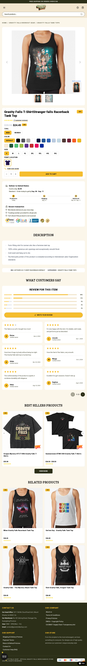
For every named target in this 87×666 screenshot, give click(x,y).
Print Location (11, 157)
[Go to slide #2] (49, 98)
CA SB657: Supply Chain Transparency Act (60, 624)
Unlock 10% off (4, 657)
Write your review (45, 315)
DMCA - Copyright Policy (54, 621)
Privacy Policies (51, 618)
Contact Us (7, 646)
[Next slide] (80, 62)
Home (4, 23)
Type (6, 129)
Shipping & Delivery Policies (12, 637)
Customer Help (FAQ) (10, 649)
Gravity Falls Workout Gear (22, 23)
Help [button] (83, 663)
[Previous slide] (7, 62)
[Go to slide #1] (38, 98)
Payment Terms (8, 640)
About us (49, 612)
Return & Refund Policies (11, 643)
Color (7, 136)
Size (6, 149)
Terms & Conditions (53, 615)
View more (43, 471)
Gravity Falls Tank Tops (48, 23)
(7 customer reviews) (21, 120)
